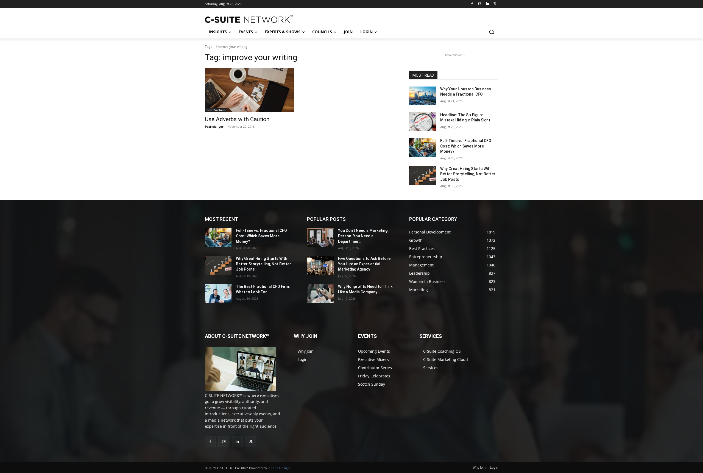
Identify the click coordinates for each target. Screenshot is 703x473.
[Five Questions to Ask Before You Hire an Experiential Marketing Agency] (320, 265)
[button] (491, 31)
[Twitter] (495, 4)
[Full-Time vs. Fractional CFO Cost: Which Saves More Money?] (422, 147)
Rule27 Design (279, 468)
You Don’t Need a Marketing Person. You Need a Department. (362, 235)
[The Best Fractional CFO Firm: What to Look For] (218, 293)
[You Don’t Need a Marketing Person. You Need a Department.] (320, 237)
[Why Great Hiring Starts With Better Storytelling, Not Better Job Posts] (422, 175)
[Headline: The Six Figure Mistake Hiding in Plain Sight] (422, 121)
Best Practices (216, 110)
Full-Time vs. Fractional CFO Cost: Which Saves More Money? (465, 146)
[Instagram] (480, 4)
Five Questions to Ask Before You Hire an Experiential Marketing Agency (364, 263)
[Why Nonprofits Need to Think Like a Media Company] (320, 293)
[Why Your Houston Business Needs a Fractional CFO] (422, 96)
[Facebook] (472, 4)
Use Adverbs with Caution (237, 119)
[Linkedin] (487, 4)
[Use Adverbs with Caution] (249, 90)
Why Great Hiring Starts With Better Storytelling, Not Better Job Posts (467, 174)
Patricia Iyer (214, 126)
